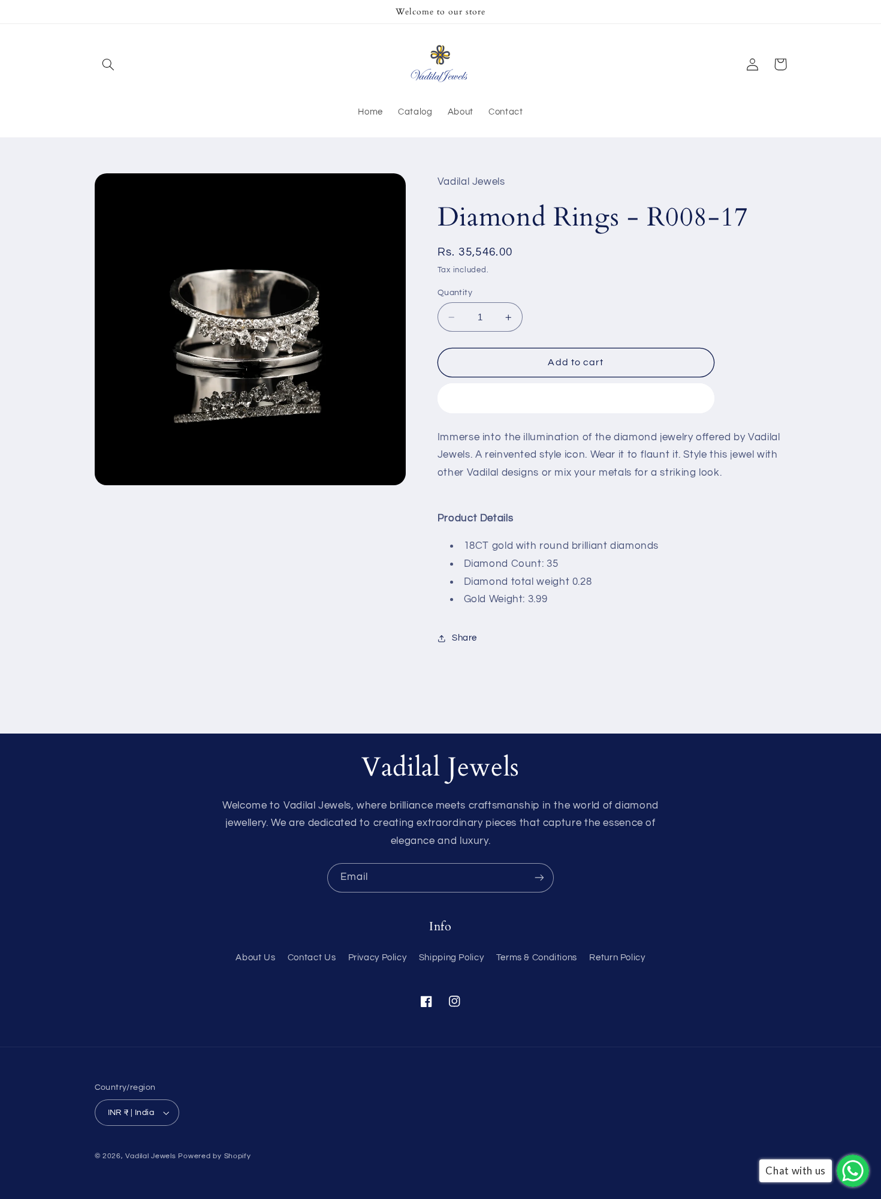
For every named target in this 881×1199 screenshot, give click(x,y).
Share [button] (464, 637)
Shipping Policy (451, 957)
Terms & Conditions (536, 957)
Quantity (455, 293)
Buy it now (576, 398)
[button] (108, 64)
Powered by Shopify (214, 1156)
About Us (255, 957)
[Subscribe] (539, 878)
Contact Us (312, 957)
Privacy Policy (377, 957)
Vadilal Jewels (150, 1156)
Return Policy (617, 957)
